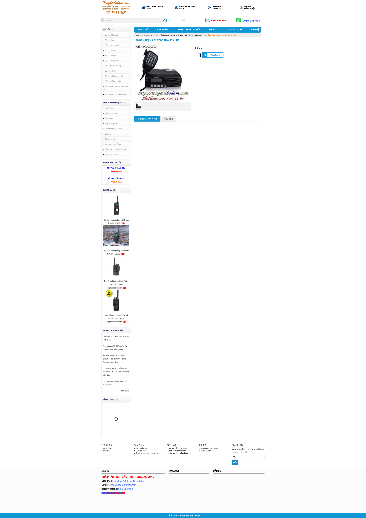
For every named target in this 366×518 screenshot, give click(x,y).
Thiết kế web (172, 515)
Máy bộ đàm (141, 451)
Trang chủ (139, 35)
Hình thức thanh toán (177, 451)
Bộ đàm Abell (110, 71)
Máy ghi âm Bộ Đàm (113, 144)
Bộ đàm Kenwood (112, 45)
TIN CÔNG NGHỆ (234, 29)
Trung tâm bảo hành (209, 448)
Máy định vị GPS (111, 124)
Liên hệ (106, 451)
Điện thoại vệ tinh (112, 139)
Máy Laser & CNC (112, 154)
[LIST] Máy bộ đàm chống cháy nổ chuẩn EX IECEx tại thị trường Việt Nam (116, 371)
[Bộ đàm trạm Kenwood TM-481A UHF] (162, 100)
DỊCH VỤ (213, 29)
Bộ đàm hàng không (113, 66)
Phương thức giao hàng (178, 453)
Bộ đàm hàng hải (111, 61)
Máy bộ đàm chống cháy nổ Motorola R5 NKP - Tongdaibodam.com (116, 318)
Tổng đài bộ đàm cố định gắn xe (115, 87)
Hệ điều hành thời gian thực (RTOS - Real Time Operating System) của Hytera (114, 359)
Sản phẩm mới (142, 448)
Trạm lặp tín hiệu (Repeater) (116, 94)
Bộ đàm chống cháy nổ (114, 76)
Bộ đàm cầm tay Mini (113, 81)
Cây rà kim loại (111, 108)
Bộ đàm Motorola (111, 35)
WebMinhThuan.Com (190, 515)
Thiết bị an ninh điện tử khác (148, 453)
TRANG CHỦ (142, 29)
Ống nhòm (109, 118)
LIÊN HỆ (255, 29)
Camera (108, 134)
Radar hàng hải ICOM (113, 129)
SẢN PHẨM (162, 29)
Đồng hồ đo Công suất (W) (115, 149)
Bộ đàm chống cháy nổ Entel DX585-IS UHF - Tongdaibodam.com (116, 284)
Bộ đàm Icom (110, 40)
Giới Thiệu (107, 448)
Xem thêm (125, 391)
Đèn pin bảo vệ (111, 113)
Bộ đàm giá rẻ (110, 55)
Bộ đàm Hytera (111, 50)
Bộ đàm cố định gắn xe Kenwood (188, 35)
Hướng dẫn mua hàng (177, 448)
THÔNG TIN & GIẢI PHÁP (188, 29)
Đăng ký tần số (207, 451)
